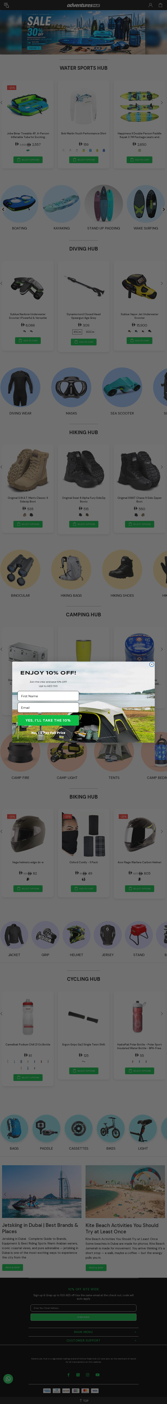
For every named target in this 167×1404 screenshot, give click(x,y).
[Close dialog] (151, 664)
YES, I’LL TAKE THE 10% (48, 720)
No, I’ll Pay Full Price (48, 732)
